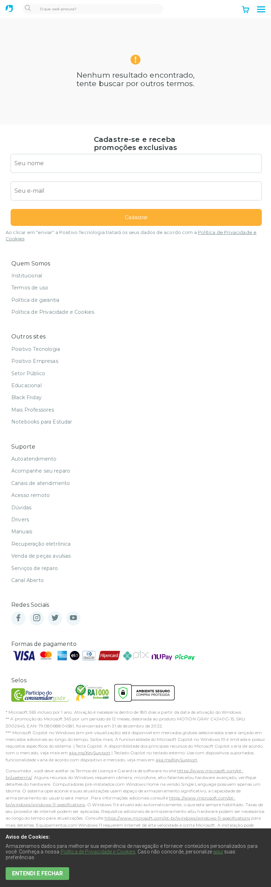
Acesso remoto (30, 495)
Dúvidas (21, 507)
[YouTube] (73, 618)
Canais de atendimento (40, 483)
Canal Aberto (27, 580)
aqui (218, 852)
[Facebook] (18, 618)
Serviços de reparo (34, 568)
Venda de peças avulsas (41, 556)
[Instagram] (36, 618)
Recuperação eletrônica (41, 544)
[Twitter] (55, 618)
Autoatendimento (33, 459)
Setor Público (28, 373)
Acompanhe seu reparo (40, 471)
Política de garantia (35, 300)
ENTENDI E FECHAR (37, 873)
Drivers (20, 519)
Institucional (26, 275)
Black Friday (26, 397)
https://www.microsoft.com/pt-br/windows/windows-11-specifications (177, 818)
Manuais (21, 531)
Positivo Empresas (34, 361)
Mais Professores (32, 410)
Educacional (26, 385)
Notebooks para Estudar (41, 422)
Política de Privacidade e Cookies (52, 312)
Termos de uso (29, 287)
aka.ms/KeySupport (89, 752)
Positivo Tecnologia (35, 349)
